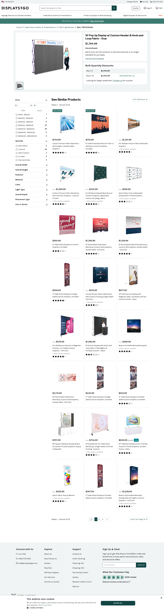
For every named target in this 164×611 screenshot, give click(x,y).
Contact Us (77, 554)
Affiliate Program (51, 572)
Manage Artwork (132, 2)
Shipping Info (78, 568)
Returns (76, 586)
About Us (48, 554)
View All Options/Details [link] (94, 59)
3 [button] (102, 519)
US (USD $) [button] (9, 2)
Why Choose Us (50, 559)
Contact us (117, 80)
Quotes (136, 8)
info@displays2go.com (27, 563)
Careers (47, 563)
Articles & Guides (51, 582)
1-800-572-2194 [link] (24, 559)
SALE (161, 15)
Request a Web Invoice (82, 582)
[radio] (19, 85)
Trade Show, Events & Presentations (57, 15)
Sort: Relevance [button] (139, 99)
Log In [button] (149, 8)
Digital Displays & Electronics (135, 15)
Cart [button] (160, 8)
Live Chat (145, 2)
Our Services (49, 577)
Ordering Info (78, 563)
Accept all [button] (117, 603)
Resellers (48, 568)
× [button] (161, 598)
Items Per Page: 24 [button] (137, 519)
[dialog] (82, 603)
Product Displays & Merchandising (97, 15)
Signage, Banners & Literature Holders (16, 15)
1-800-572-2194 (157, 2)
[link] (19, 27)
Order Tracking (79, 559)
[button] (114, 8)
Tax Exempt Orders (80, 572)
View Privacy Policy (45, 605)
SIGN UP (141, 565)
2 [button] (99, 519)
